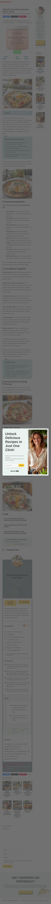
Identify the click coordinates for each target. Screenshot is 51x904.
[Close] (47, 430)
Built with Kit (15, 471)
